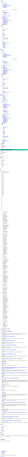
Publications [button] (3, 17)
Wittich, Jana (4, 323)
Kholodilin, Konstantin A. (6, 261)
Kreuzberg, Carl (4, 265)
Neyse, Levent (4, 285)
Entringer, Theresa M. (5, 231)
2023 (2, 176)
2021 (2, 177)
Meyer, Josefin (4, 280)
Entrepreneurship (5, 12)
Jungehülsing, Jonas (5, 258)
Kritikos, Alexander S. (5, 266)
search (1, 0)
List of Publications (4, 24)
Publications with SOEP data (6, 42)
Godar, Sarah (4, 240)
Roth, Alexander (5, 293)
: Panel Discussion (4, 397)
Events (2, 25)
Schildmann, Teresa (5, 300)
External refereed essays (5, 70)
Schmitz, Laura (4, 302)
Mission (4, 33)
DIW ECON (3, 452)
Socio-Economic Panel (14, 9)
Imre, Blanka (4, 256)
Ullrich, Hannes (4, 319)
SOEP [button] (2, 26)
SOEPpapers (4, 23)
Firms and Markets (5, 56)
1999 (2, 192)
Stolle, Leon (4, 313)
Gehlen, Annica (4, 238)
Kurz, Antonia (4, 269)
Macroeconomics (5, 4)
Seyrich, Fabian (4, 308)
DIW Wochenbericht (5, 18)
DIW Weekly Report (5, 68)
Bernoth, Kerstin (5, 217)
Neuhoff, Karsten (5, 284)
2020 (2, 178)
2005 (2, 188)
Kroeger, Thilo (4, 267)
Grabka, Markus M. (5, 242)
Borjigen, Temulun (5, 219)
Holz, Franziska (4, 252)
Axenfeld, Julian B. (5, 212)
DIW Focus (4, 19)
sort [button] (0, 158)
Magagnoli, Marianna (5, 275)
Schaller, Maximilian (5, 297)
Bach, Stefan (4, 214)
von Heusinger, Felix (5, 321)
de (0, 49)
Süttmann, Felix (4, 314)
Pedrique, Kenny (5, 288)
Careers (4, 46)
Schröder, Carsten (5, 303)
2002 (2, 190)
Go (4, 156)
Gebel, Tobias (4, 237)
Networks (4, 45)
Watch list (5, 100)
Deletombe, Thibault (5, 225)
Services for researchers (5, 38)
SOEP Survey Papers (5, 73)
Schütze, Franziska (5, 305)
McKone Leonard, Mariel (6, 277)
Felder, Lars (4, 234)
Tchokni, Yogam (5, 315)
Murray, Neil (4, 282)
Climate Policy (4, 6)
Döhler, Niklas (4, 227)
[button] (1, 0)
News (3, 29)
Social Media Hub (5, 47)
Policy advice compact (5, 71)
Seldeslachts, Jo (4, 307)
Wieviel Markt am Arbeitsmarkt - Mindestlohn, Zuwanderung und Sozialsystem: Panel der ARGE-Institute (14, 412)
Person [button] (2, 166)
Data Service (4, 66)
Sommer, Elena (4, 309)
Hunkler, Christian (5, 253)
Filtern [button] (1, 157)
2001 (2, 191)
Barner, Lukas (4, 215)
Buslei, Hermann (5, 221)
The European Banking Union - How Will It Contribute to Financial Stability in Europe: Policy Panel (13, 402)
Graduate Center (5, 97)
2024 (2, 175)
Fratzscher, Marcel (5, 235)
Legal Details (3, 453)
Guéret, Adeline (4, 244)
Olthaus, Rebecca (5, 286)
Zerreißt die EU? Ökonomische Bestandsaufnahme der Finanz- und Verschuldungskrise (12, 358)
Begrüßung (3, 407)
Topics (3, 41)
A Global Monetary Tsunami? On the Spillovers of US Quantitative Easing (10, 416)
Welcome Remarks (4, 392)
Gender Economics (5, 61)
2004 (2, 189)
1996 (2, 194)
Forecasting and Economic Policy (6, 65)
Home (2, 151)
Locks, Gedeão (4, 273)
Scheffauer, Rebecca (5, 298)
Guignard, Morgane (5, 245)
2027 (2, 173)
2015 (2, 181)
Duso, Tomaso (4, 229)
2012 (2, 183)
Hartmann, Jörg (4, 249)
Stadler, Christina (5, 310)
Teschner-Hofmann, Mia (5, 316)
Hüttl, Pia (4, 254)
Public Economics (5, 7)
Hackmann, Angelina (5, 247)
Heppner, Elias (4, 250)
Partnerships (4, 43)
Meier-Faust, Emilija (5, 278)
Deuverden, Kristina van (5, 226)
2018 (2, 179)
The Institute (4, 44)
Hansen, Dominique (5, 248)
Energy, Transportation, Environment (7, 5)
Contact (4, 35)
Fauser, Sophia (4, 233)
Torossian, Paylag (5, 317)
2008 (2, 186)
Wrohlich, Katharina (5, 326)
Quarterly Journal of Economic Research (7, 20)
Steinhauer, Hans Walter (5, 311)
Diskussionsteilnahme (4, 363)
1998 (2, 193)
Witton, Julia (4, 324)
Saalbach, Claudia (5, 295)
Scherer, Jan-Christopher (5, 299)
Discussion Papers (5, 21)
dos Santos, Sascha (5, 228)
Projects (4, 16)
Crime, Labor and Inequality (6, 54)
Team (3, 34)
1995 (2, 195)
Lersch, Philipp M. (5, 272)
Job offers (4, 84)
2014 (2, 182)
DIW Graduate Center (4, 451)
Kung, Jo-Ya (4, 268)
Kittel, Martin (4, 263)
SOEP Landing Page (5, 78)
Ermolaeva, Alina (5, 232)
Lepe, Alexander (5, 271)
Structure (4, 82)
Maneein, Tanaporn (5, 276)
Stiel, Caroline (4, 312)
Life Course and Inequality (6, 13)
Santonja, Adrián (5, 296)
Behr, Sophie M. (5, 216)
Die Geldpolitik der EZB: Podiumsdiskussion (7, 331)
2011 (2, 184)
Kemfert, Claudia (5, 260)
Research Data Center (5, 88)
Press (2, 75)
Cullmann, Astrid (5, 223)
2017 (2, 180)
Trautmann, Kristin (5, 318)
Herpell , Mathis (5, 251)
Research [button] (3, 1)
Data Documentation (5, 22)
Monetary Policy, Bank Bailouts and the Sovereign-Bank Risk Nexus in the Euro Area (12, 420)
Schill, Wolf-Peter (5, 301)
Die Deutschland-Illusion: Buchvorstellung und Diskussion (8, 336)
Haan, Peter (4, 246)
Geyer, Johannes (5, 239)
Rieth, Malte (4, 292)
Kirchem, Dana (4, 262)
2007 (2, 187)
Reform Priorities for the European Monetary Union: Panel (8, 340)
